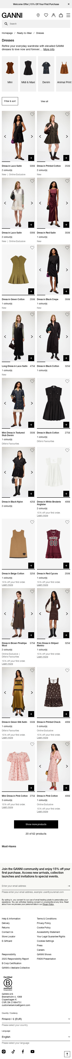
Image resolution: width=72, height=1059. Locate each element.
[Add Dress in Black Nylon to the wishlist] (32, 450)
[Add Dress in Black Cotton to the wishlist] (67, 314)
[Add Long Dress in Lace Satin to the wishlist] (32, 314)
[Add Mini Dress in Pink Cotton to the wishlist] (32, 744)
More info (48, 49)
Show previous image (5, 136)
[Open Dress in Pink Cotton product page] (53, 766)
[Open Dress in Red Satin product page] (53, 203)
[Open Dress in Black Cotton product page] (53, 336)
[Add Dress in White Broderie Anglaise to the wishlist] (67, 450)
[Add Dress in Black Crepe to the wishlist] (67, 248)
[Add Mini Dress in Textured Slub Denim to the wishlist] (32, 381)
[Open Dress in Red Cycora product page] (53, 544)
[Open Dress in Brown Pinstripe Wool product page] (18, 613)
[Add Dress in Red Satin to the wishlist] (67, 181)
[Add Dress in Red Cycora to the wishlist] (67, 522)
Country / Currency (10, 1013)
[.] (36, 4)
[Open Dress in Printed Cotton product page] (53, 136)
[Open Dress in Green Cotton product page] (18, 269)
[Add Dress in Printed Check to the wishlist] (67, 670)
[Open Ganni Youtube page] (32, 1051)
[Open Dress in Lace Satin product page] (18, 136)
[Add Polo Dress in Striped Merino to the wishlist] (67, 591)
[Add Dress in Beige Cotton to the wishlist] (32, 522)
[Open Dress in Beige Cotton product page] (18, 544)
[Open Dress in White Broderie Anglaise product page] (53, 472)
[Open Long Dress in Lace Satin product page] (18, 336)
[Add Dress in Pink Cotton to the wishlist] (67, 744)
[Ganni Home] (12, 15)
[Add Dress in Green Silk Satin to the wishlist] (32, 670)
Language (6, 1031)
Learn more (42, 515)
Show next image (32, 136)
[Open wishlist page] (46, 15)
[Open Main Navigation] (68, 15)
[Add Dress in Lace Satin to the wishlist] (32, 114)
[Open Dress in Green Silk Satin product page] (18, 692)
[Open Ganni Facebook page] (23, 1051)
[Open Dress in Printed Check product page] (53, 692)
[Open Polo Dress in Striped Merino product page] (53, 613)
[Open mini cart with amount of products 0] (61, 15)
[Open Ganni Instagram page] (3, 1051)
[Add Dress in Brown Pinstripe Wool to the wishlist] (32, 591)
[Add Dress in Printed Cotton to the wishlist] (67, 114)
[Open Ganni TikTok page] (13, 1051)
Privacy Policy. (48, 904)
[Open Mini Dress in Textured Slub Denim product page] (18, 403)
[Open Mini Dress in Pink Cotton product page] (18, 766)
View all (44, 101)
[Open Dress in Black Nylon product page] (18, 472)
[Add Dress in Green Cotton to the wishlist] (32, 248)
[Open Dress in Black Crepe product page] (53, 269)
